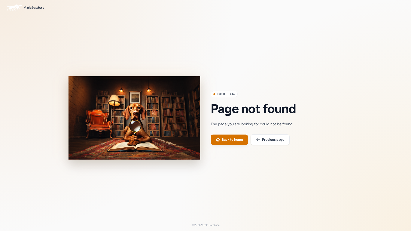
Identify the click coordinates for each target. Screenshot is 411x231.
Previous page (273, 140)
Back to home (232, 140)
